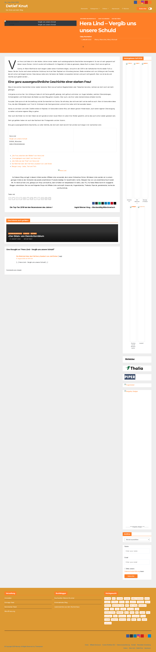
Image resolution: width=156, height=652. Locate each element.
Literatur (26, 233)
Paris (148, 612)
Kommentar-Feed (11, 607)
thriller (134, 619)
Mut (137, 612)
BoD (113, 598)
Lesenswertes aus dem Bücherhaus (66, 607)
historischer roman (118, 605)
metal (136, 609)
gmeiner (132, 602)
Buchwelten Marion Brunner (64, 598)
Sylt (129, 619)
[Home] (77, 8)
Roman (143, 616)
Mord (126, 612)
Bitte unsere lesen (134, 570)
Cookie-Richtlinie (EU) (108, 645)
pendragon (108, 616)
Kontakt (133, 645)
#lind (108, 39)
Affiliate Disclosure (95, 645)
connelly (119, 598)
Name (126, 546)
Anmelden (8, 598)
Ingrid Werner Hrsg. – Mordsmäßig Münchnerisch (95, 207)
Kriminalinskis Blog (61, 602)
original (142, 612)
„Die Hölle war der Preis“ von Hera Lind (25, 161)
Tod (139, 619)
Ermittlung (115, 602)
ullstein (144, 619)
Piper (115, 616)
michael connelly (110, 612)
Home (86, 645)
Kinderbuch (142, 605)
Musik (132, 612)
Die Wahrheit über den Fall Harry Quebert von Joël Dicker (32, 164)
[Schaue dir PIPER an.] (129, 377)
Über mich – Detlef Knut (136, 648)
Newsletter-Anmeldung (144, 645)
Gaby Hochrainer (103, 18)
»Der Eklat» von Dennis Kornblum (26, 236)
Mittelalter (120, 612)
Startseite (84, 8)
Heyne (148, 602)
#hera (97, 39)
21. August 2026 (15, 239)
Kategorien (95, 8)
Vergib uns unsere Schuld (18, 139)
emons (147, 598)
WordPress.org (10, 611)
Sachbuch (114, 619)
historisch (107, 605)
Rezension (122, 616)
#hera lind (102, 39)
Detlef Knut (17, 6)
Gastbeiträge (116, 18)
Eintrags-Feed (9, 602)
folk (127, 602)
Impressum (115, 8)
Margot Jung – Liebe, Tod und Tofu (24, 166)
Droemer (127, 598)
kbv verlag (133, 605)
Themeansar (39, 646)
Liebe (117, 609)
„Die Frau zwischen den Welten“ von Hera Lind (28, 155)
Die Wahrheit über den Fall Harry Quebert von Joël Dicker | (37, 256)
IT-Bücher (125, 8)
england (107, 602)
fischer (122, 602)
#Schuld (114, 39)
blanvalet (107, 598)
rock (129, 616)
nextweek (33, 233)
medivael (130, 609)
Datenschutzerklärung (132, 571)
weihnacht (108, 623)
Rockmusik (135, 616)
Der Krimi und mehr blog (88, 18)
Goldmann (140, 602)
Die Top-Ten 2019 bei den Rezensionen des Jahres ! (30, 207)
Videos (105, 8)
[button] (135, 9)
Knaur (106, 609)
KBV (127, 605)
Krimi (111, 609)
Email (126, 557)
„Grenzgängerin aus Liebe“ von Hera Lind (26, 158)
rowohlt (107, 619)
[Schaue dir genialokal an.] (129, 359)
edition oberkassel (137, 598)
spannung (122, 619)
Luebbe (123, 609)
